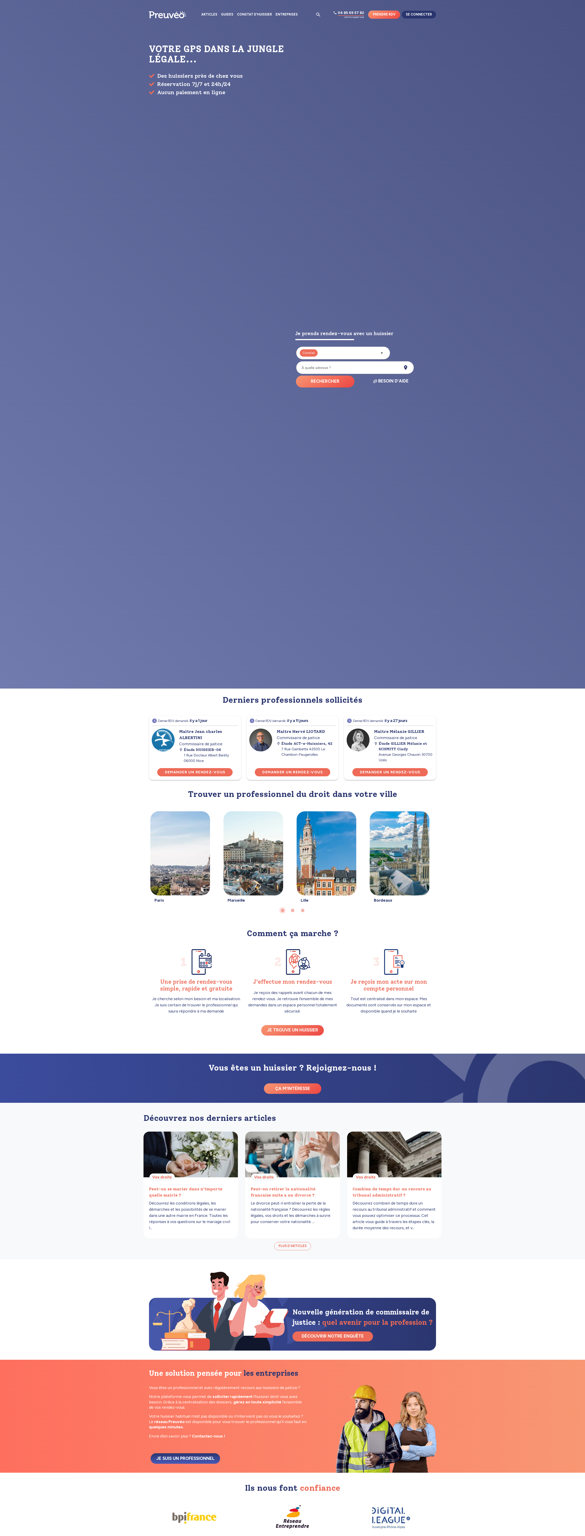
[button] (343, 353)
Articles (209, 14)
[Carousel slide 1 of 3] (282, 910)
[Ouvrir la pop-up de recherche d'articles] (318, 14)
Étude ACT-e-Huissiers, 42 (306, 743)
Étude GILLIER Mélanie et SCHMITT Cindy (403, 746)
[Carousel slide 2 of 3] (292, 910)
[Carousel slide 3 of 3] (302, 910)
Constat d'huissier (254, 14)
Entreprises (287, 14)
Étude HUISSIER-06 (202, 750)
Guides (227, 14)
